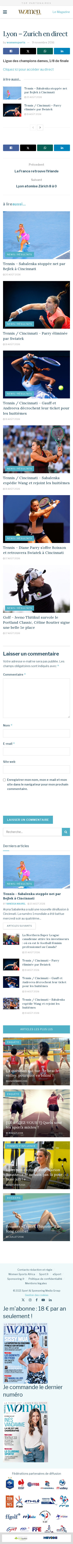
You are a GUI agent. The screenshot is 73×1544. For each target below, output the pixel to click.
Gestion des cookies (36, 1295)
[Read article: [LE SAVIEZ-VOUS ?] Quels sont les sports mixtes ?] (36, 1113)
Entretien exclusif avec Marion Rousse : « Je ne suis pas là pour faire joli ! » (34, 1174)
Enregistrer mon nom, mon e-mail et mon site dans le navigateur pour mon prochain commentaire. (37, 784)
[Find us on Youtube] (43, 1300)
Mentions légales (36, 1283)
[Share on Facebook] (11, 51)
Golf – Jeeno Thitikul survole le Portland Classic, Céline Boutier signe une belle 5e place (36, 622)
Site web (9, 761)
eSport (57, 1274)
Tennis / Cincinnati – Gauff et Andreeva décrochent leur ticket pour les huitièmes (36, 408)
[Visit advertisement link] (36, 1538)
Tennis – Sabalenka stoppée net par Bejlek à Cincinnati (45, 90)
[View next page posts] (40, 127)
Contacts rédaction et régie (34, 1269)
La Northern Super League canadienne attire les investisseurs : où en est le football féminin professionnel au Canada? (45, 941)
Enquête (13, 1042)
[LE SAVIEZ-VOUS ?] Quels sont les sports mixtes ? (34, 1125)
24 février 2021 (16, 1185)
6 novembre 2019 (17, 1081)
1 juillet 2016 (16, 1237)
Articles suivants (21, 925)
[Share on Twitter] (28, 51)
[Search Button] (66, 832)
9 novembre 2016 (43, 42)
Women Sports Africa (21, 1274)
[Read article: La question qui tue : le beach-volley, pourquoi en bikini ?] (36, 1061)
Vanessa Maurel (16, 903)
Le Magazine (61, 12)
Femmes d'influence (21, 1146)
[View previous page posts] (33, 127)
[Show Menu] (5, 12)
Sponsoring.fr (16, 1278)
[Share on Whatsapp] (45, 51)
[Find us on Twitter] (23, 1300)
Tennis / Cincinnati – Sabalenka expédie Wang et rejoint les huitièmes (43, 1003)
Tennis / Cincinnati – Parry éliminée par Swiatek (42, 107)
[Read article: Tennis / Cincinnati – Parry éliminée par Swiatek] (12, 110)
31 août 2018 (15, 1133)
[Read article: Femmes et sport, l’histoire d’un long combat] (36, 1217)
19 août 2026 (33, 114)
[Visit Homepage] (29, 12)
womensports (16, 42)
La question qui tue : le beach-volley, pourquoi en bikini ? (32, 1073)
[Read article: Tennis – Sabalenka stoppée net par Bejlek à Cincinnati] (12, 93)
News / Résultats (19, 254)
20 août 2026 (34, 97)
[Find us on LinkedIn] (50, 1300)
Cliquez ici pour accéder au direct (28, 69)
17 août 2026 (12, 558)
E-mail (9, 744)
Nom (8, 725)
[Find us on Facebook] (37, 1300)
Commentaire (14, 674)
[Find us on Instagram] (30, 1300)
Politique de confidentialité (45, 1278)
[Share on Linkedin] (62, 51)
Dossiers (14, 1197)
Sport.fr (44, 1274)
